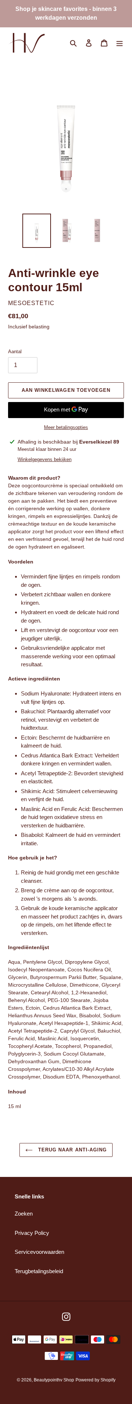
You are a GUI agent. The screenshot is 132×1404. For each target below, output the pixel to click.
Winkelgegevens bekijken (45, 459)
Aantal (15, 351)
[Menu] (119, 43)
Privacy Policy (32, 1233)
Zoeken (24, 1213)
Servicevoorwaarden (39, 1252)
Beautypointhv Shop (54, 1379)
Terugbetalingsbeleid (39, 1271)
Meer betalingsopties (66, 427)
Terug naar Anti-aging (71, 1150)
